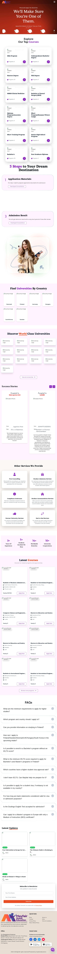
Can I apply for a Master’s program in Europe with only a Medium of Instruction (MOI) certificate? (25, 816)
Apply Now (21, 593)
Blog (30, 917)
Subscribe (28, 901)
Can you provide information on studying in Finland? (23, 727)
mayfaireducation (41, 952)
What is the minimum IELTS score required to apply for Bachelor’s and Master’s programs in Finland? (24, 760)
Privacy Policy (38, 905)
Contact (31, 919)
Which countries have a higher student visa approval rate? (26, 770)
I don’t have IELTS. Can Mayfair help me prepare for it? (25, 778)
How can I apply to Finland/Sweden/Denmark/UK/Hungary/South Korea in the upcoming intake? (26, 737)
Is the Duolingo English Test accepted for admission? (24, 807)
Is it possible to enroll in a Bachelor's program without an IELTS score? (25, 749)
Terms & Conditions (47, 921)
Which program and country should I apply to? (21, 719)
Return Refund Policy (34, 922)
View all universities (28, 377)
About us (44, 917)
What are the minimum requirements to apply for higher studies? (24, 710)
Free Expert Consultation (17, 186)
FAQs (43, 919)
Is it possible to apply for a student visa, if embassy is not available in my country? (25, 786)
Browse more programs (27, 690)
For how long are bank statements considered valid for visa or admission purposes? (26, 797)
